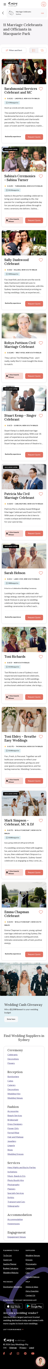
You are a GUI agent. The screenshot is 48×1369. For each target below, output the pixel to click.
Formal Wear (13, 1132)
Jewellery (11, 1141)
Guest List (7, 1260)
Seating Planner (9, 1264)
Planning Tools (11, 1250)
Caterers (11, 1085)
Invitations (12, 1171)
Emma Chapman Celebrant (16, 914)
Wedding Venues (15, 1098)
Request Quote (34, 137)
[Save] (41, 89)
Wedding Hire (13, 1093)
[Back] (3, 13)
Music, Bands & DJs (16, 1176)
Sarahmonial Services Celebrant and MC (20, 91)
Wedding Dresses (15, 1154)
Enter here (11, 1019)
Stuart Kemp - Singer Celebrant (20, 417)
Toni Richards (14, 657)
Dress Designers (14, 1124)
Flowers (11, 1063)
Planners (11, 1189)
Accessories (13, 1111)
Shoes (10, 1149)
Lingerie (11, 1145)
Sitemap (13, 1347)
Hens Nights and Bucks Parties (21, 1167)
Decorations (13, 1059)
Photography (13, 1184)
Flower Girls (13, 1128)
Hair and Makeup (15, 1137)
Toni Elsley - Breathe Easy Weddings (20, 738)
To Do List (7, 1255)
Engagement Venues (16, 1237)
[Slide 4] (26, 80)
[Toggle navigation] (5, 4)
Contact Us (30, 1295)
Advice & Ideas (32, 1287)
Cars (27, 1272)
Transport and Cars (16, 1201)
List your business (12, 1329)
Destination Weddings (12, 1287)
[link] (4, 1353)
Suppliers (30, 1250)
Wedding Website (10, 1272)
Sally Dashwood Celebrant (16, 262)
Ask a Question (32, 1291)
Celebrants (12, 1054)
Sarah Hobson (14, 573)
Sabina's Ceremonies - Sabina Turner (19, 178)
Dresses (29, 1260)
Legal (31, 1347)
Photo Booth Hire (15, 1180)
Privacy (22, 1347)
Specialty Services (15, 1193)
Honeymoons (13, 1223)
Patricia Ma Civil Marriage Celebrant (19, 496)
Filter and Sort (15, 50)
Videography (13, 1206)
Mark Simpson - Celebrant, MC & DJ (19, 822)
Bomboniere (13, 1076)
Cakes (10, 1080)
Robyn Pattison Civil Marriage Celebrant (19, 345)
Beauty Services (14, 1115)
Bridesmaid (12, 1119)
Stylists (10, 1197)
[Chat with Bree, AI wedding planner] (40, 1361)
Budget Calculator (10, 1268)
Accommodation (15, 1219)
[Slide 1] (22, 80)
